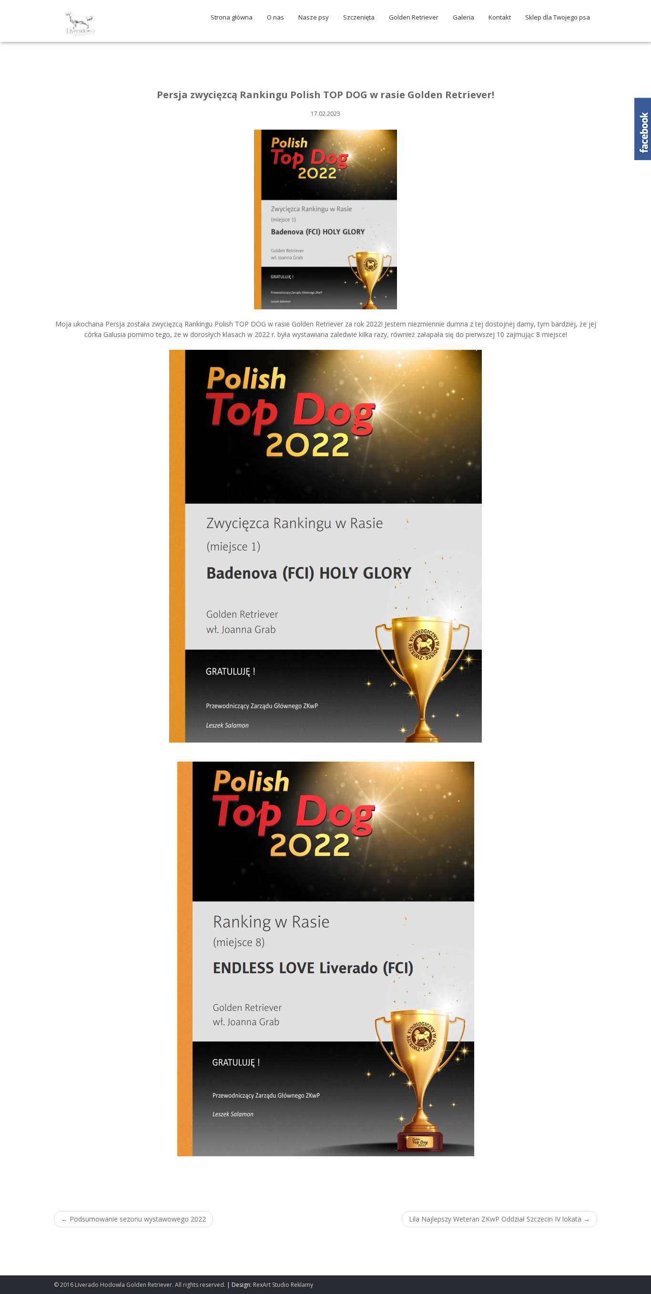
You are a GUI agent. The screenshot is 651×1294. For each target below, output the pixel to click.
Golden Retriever (413, 17)
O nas (275, 17)
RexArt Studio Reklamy (283, 1285)
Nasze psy (313, 17)
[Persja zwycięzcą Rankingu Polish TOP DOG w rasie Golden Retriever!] (325, 218)
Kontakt (499, 17)
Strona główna (232, 17)
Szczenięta (359, 17)
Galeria (463, 17)
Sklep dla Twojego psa (557, 17)
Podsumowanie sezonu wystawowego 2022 (133, 1218)
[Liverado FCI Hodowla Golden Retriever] (80, 22)
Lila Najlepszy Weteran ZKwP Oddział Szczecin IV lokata (499, 1218)
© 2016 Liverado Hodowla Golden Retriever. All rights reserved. (139, 1285)
